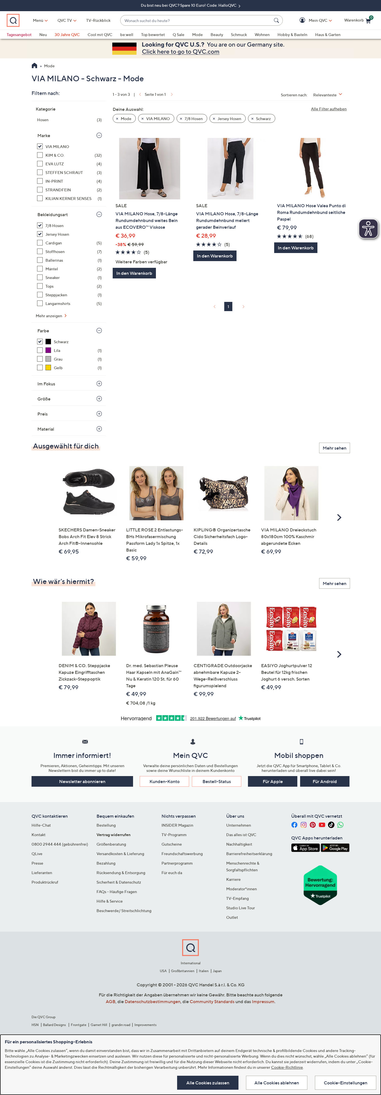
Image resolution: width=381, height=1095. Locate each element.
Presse (37, 863)
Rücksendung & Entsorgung (121, 872)
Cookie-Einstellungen (345, 1083)
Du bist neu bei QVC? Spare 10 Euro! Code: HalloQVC (189, 5)
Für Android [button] (325, 781)
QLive (37, 853)
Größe (43, 399)
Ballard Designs (54, 1025)
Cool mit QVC (100, 34)
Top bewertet (153, 34)
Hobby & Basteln (292, 34)
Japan (217, 971)
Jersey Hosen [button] (229, 118)
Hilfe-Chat (41, 825)
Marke (43, 135)
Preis (42, 414)
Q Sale (178, 34)
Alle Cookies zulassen (207, 1083)
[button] (310, 20)
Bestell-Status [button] (216, 781)
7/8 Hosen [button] (193, 118)
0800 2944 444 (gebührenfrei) (60, 844)
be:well (126, 34)
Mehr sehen (334, 448)
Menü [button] (38, 20)
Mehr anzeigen (49, 315)
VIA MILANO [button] (157, 118)
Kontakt (38, 834)
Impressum (263, 1001)
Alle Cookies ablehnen (276, 1083)
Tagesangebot (19, 34)
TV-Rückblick (98, 20)
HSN (35, 1025)
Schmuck (239, 34)
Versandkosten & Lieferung (120, 853)
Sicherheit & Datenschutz (119, 882)
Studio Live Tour (240, 907)
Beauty (217, 34)
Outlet (232, 917)
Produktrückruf (45, 882)
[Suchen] (277, 20)
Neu (43, 34)
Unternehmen (238, 825)
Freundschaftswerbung (182, 853)
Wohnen (262, 34)
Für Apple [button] (273, 781)
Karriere (233, 879)
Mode (197, 34)
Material (45, 429)
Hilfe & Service (110, 901)
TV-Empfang (237, 898)
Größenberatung (111, 844)
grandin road (121, 1025)
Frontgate (78, 1025)
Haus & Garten (328, 34)
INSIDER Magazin (177, 825)
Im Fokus (46, 384)
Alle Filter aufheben (329, 108)
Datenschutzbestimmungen (152, 1001)
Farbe (43, 330)
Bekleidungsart (52, 214)
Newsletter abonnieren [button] (82, 781)
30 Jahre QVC (67, 34)
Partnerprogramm (177, 863)
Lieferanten (42, 872)
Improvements (145, 1025)
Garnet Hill (99, 1025)
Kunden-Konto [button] (164, 781)
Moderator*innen (241, 888)
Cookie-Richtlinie (287, 1067)
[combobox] (195, 20)
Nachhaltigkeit (239, 844)
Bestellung (106, 825)
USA (163, 971)
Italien (204, 971)
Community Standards (212, 1001)
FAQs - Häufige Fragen (117, 891)
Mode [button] (125, 118)
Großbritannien (182, 971)
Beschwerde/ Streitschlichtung (124, 910)
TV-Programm (174, 834)
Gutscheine (171, 844)
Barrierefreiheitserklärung (249, 853)
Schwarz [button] (263, 118)
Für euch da (171, 872)
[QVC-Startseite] (34, 66)
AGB (110, 1001)
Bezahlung (106, 863)
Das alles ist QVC (241, 834)
